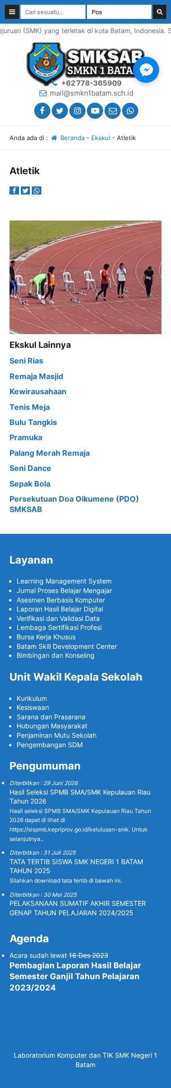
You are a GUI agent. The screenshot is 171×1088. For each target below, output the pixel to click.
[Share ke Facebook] (15, 190)
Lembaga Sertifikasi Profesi (59, 627)
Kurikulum (32, 698)
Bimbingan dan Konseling (56, 655)
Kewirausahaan (38, 391)
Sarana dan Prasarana (51, 717)
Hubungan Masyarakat (52, 726)
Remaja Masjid (36, 376)
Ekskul (100, 138)
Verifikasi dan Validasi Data (58, 618)
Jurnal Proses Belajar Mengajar (64, 590)
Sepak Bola (30, 483)
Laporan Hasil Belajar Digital (60, 609)
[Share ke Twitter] (26, 190)
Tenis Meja (30, 407)
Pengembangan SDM (50, 745)
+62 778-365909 (91, 83)
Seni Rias (26, 360)
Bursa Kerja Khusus (46, 637)
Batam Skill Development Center (67, 646)
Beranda (71, 138)
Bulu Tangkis (33, 422)
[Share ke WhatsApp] (36, 190)
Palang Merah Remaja (50, 453)
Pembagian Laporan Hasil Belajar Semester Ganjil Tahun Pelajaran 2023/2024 (75, 977)
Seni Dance (30, 468)
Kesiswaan (33, 707)
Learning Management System (64, 581)
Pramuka (26, 437)
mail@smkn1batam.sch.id (91, 92)
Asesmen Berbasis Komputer (61, 600)
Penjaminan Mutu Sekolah (56, 735)
